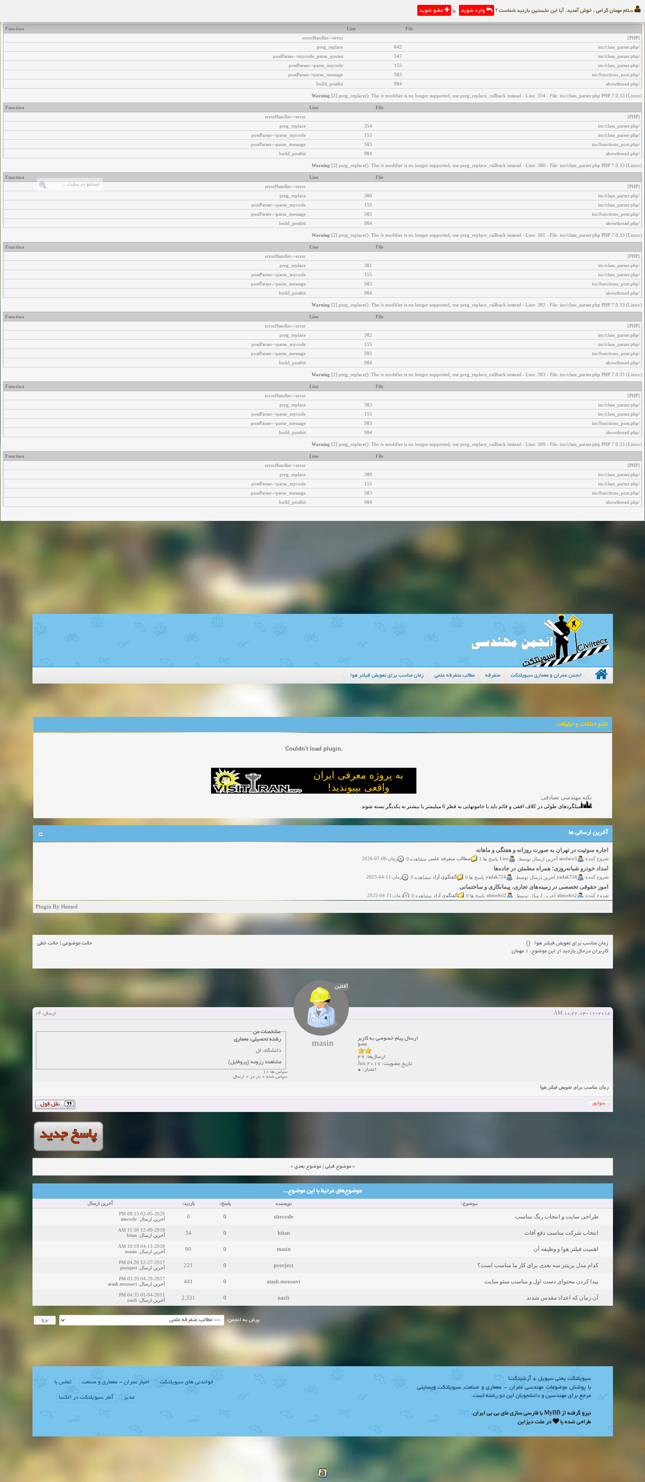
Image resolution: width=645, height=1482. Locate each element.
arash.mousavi (284, 1281)
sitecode (284, 1216)
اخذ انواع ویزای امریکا (582, 896)
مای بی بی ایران (491, 1414)
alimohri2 (567, 886)
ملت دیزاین (531, 1422)
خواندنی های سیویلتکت (186, 1382)
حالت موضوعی (77, 943)
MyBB (552, 1414)
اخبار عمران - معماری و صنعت (116, 1382)
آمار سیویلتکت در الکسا (86, 1398)
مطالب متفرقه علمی (449, 849)
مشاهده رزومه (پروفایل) (254, 1062)
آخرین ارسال (152, 1219)
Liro (504, 849)
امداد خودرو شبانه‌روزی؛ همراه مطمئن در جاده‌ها (551, 859)
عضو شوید (431, 11)
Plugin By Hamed (57, 906)
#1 (38, 1013)
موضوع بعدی (307, 1166)
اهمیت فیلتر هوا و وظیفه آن (566, 1249)
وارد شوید (473, 11)
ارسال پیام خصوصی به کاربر (388, 1038)
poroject (284, 1265)
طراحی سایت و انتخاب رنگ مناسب (556, 1216)
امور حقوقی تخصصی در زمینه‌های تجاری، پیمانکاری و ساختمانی (534, 878)
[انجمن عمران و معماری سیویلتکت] (540, 664)
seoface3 (568, 849)
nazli (284, 1297)
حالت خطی (47, 943)
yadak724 (567, 867)
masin (284, 1249)
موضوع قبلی (338, 1166)
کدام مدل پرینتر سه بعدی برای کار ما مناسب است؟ (537, 1265)
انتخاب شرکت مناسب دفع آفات (561, 1232)
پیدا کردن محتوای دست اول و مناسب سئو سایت (541, 1281)
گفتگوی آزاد (444, 867)
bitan (284, 1232)
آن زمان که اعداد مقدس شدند (562, 1297)
